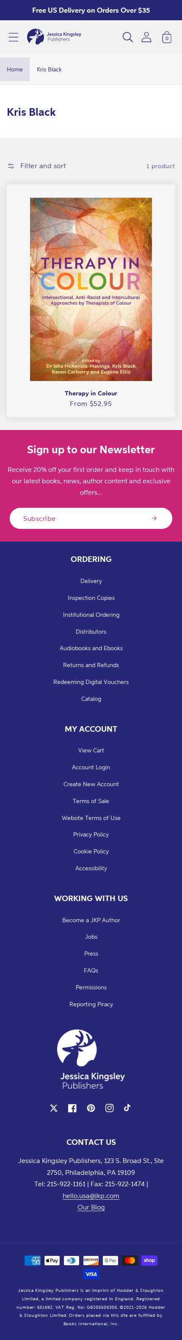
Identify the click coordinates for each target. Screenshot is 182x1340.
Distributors (91, 631)
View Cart (91, 750)
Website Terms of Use (91, 817)
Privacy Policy (91, 834)
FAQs (91, 970)
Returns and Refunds (91, 664)
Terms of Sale (91, 800)
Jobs (91, 936)
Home (15, 69)
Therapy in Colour (91, 393)
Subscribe (39, 518)
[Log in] (146, 37)
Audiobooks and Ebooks (91, 647)
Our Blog (91, 1207)
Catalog (91, 698)
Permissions (91, 987)
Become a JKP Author (91, 919)
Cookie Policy (91, 851)
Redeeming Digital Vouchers (91, 681)
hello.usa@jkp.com (91, 1195)
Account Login (91, 767)
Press (91, 953)
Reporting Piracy (91, 1004)
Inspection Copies (91, 597)
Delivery (91, 580)
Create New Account (91, 783)
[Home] (54, 37)
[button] (13, 37)
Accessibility (91, 868)
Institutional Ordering (91, 614)
